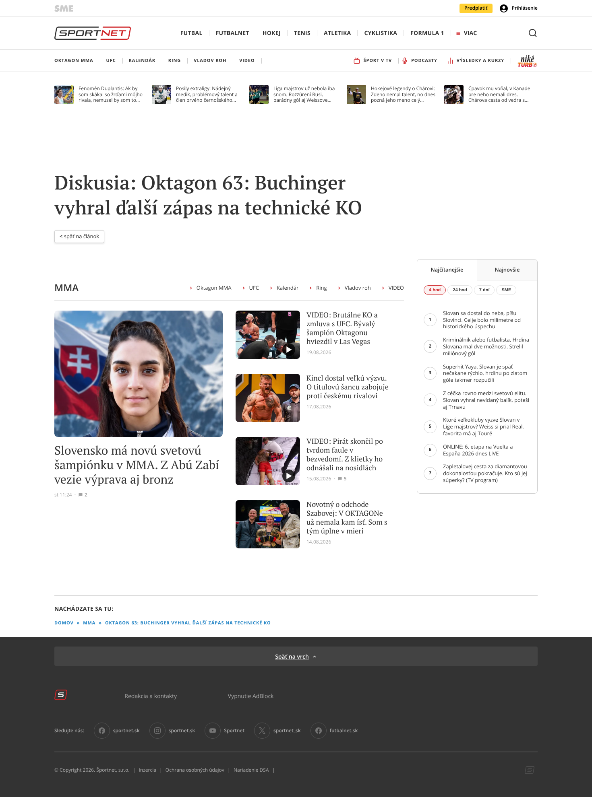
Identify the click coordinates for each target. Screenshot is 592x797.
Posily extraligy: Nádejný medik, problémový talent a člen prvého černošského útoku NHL (207, 94)
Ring (321, 287)
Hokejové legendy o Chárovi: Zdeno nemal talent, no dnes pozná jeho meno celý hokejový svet (403, 94)
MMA (89, 623)
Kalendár (287, 287)
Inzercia (147, 770)
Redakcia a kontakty (150, 696)
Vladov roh (358, 287)
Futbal (191, 33)
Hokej (272, 33)
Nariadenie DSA (251, 770)
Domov (64, 623)
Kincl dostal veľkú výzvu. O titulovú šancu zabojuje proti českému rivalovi (347, 387)
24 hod (460, 290)
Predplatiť (476, 8)
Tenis (302, 33)
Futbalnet (232, 33)
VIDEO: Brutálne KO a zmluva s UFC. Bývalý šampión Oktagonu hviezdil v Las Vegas (342, 328)
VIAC (470, 33)
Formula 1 (427, 33)
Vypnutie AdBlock (251, 696)
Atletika (337, 33)
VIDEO (396, 287)
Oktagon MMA (214, 287)
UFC (254, 287)
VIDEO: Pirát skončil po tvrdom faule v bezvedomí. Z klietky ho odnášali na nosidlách (344, 454)
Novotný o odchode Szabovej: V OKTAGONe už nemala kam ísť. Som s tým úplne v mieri (346, 517)
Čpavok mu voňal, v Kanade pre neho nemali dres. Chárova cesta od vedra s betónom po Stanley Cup (499, 94)
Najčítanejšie (447, 269)
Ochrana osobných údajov (195, 770)
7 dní (484, 290)
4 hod (435, 290)
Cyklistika (380, 33)
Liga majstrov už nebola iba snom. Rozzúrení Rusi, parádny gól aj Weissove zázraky (304, 94)
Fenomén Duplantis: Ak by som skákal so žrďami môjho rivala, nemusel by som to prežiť (111, 94)
